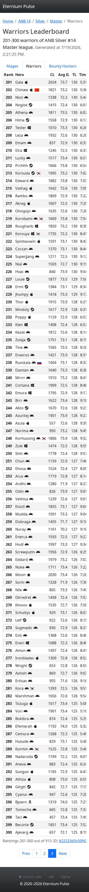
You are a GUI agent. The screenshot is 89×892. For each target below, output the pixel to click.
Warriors (33, 66)
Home (8, 21)
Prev (26, 853)
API (51, 877)
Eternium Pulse (19, 6)
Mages (12, 66)
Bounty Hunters (62, 66)
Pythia (66, 877)
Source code (32, 877)
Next (63, 853)
